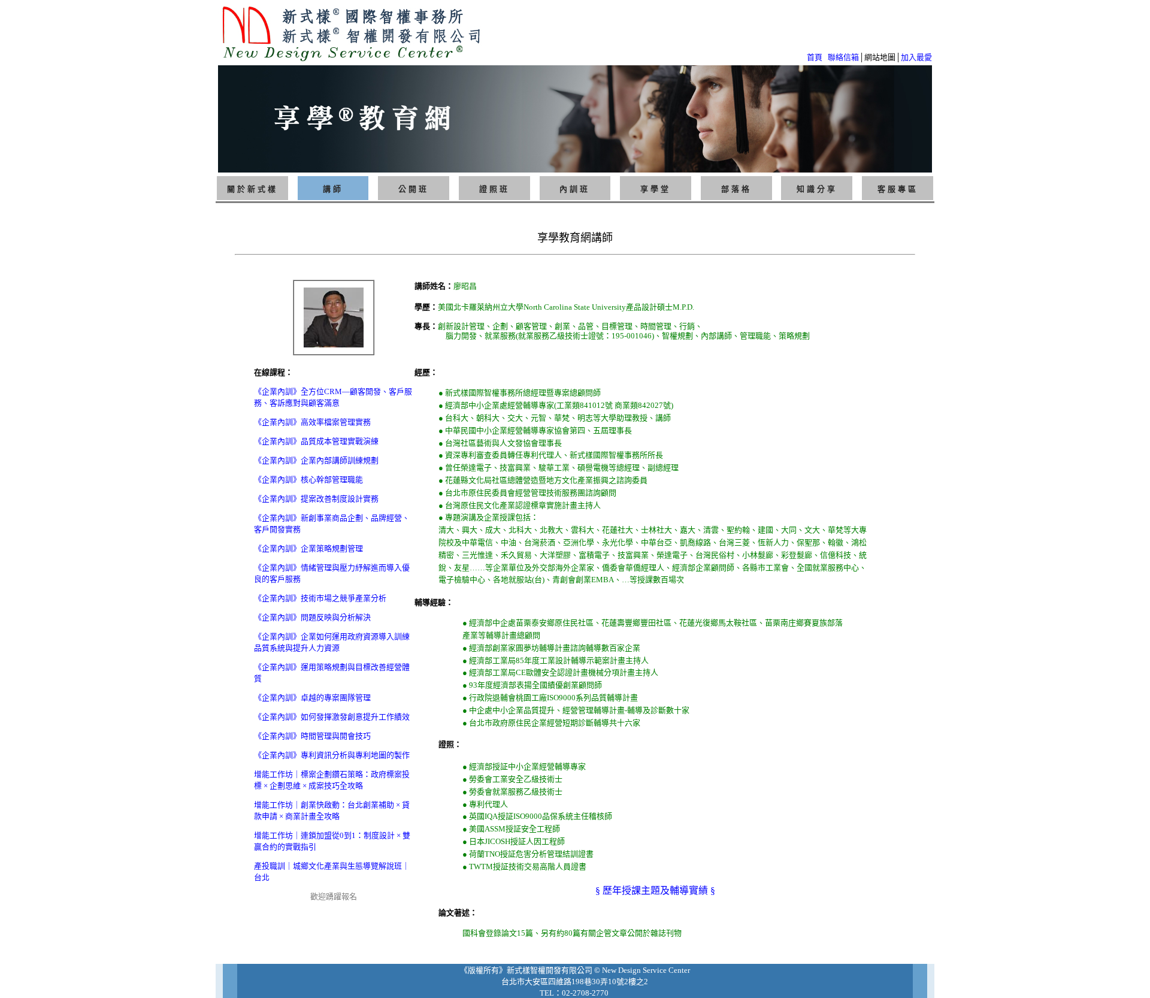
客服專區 (897, 189)
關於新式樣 (252, 189)
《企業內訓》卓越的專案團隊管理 (312, 697)
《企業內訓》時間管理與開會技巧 (312, 735)
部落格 (736, 189)
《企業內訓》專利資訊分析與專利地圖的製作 (332, 755)
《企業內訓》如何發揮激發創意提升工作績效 (332, 716)
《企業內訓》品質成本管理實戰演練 (316, 441)
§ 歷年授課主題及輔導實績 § (655, 890)
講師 (333, 189)
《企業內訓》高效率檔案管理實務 (312, 422)
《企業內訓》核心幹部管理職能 (308, 479)
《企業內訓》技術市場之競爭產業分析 (320, 598)
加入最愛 (916, 57)
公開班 (413, 189)
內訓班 (574, 189)
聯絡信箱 (843, 57)
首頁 (814, 57)
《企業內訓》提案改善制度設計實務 (316, 498)
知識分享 (817, 189)
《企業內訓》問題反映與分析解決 (312, 617)
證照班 (494, 189)
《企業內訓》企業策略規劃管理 (308, 548)
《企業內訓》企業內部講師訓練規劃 (316, 460)
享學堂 (655, 189)
